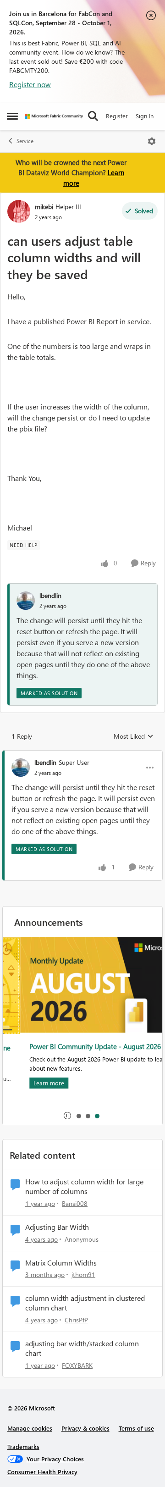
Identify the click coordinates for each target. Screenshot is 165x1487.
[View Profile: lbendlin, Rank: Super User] (20, 767)
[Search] (93, 116)
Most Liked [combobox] (134, 736)
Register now (30, 84)
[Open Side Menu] (12, 116)
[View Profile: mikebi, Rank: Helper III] (18, 211)
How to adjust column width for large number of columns (84, 1186)
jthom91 (83, 1274)
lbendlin (50, 595)
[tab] (78, 1115)
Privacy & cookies (85, 1428)
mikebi (44, 206)
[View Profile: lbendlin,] (25, 600)
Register (117, 116)
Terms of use (136, 1428)
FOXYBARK (77, 1365)
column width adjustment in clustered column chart (85, 1303)
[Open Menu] (151, 141)
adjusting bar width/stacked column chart (82, 1348)
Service (24, 141)
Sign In (145, 116)
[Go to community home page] (54, 116)
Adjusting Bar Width (57, 1227)
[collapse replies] (82, 754)
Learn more (31, 1083)
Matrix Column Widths (61, 1262)
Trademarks (23, 1446)
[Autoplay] (67, 1115)
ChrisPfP (76, 1320)
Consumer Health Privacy (42, 1472)
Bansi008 (75, 1203)
